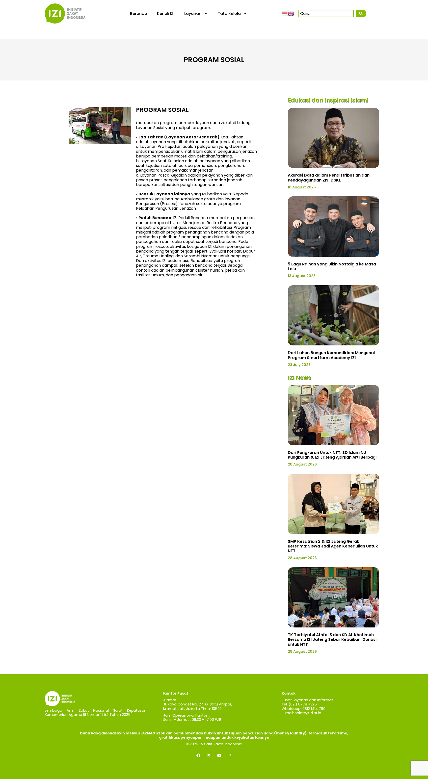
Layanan (192, 13)
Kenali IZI (165, 13)
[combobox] (326, 13)
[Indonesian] (285, 13)
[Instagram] (230, 755)
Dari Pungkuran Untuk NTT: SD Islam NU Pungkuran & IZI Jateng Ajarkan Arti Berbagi (332, 455)
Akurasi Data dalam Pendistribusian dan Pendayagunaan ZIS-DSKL (329, 177)
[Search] (361, 13)
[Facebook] (198, 755)
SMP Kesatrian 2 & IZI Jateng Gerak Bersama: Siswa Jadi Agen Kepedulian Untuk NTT (333, 546)
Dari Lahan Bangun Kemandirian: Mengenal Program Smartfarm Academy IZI (331, 355)
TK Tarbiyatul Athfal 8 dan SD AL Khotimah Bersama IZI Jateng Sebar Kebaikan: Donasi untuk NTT (332, 639)
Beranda (138, 13)
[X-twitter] (209, 755)
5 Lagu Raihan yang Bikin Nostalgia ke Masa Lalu (332, 266)
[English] (291, 13)
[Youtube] (219, 755)
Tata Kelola (229, 13)
